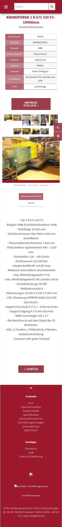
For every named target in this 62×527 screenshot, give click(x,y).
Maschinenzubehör (31, 407)
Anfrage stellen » (31, 104)
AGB (31, 452)
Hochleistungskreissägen (31, 422)
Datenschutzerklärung (31, 456)
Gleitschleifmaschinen (31, 418)
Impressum (31, 448)
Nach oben (31, 388)
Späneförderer (31, 414)
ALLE (30, 403)
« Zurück (31, 369)
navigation (6, 7)
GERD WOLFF (31, 430)
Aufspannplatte (31, 410)
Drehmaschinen (31, 426)
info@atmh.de (36, 515)
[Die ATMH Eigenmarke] (31, 489)
